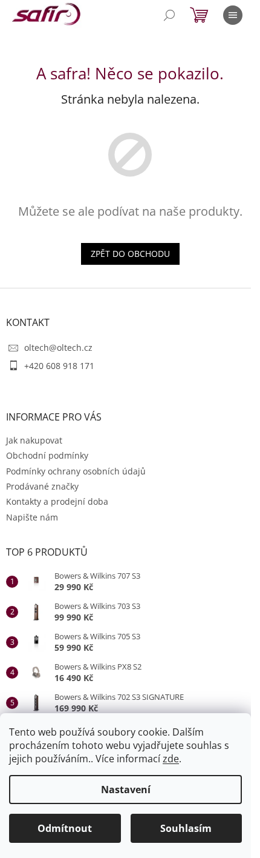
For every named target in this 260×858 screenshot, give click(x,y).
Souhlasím (186, 828)
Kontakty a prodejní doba (57, 501)
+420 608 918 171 (59, 365)
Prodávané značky (42, 486)
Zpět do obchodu (130, 253)
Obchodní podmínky (47, 455)
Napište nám (32, 517)
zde (171, 758)
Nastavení (126, 789)
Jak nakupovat (34, 440)
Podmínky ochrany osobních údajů (76, 471)
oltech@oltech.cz (58, 347)
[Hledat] (169, 15)
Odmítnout (64, 828)
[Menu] (233, 15)
